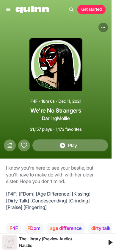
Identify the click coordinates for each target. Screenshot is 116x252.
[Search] (71, 9)
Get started (91, 9)
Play (72, 145)
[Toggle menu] (8, 9)
